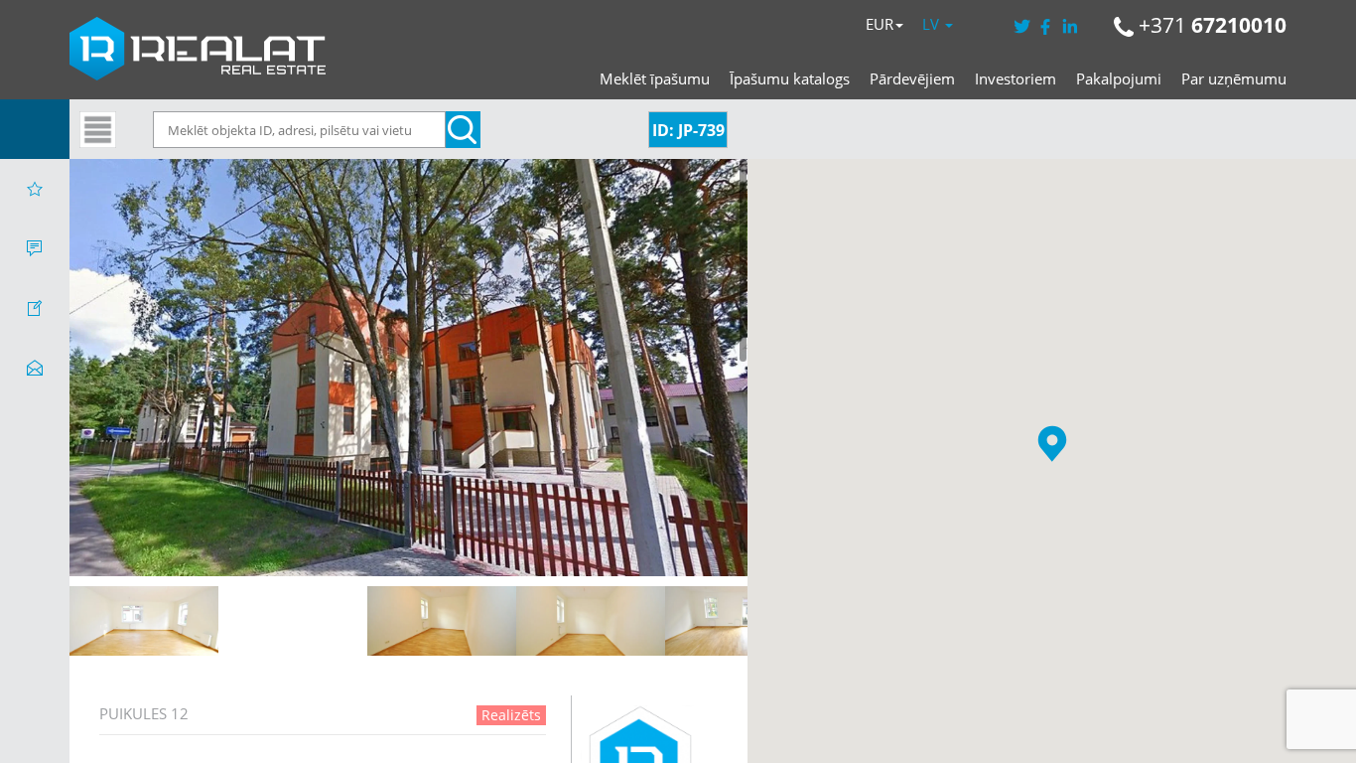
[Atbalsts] (34, 248)
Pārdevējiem (912, 78)
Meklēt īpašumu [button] (655, 78)
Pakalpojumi (1118, 78)
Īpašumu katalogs (790, 78)
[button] (1052, 443)
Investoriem (1015, 78)
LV (932, 24)
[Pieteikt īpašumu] (34, 308)
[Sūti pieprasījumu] (34, 367)
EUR (879, 24)
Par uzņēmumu (1234, 78)
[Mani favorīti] (34, 189)
